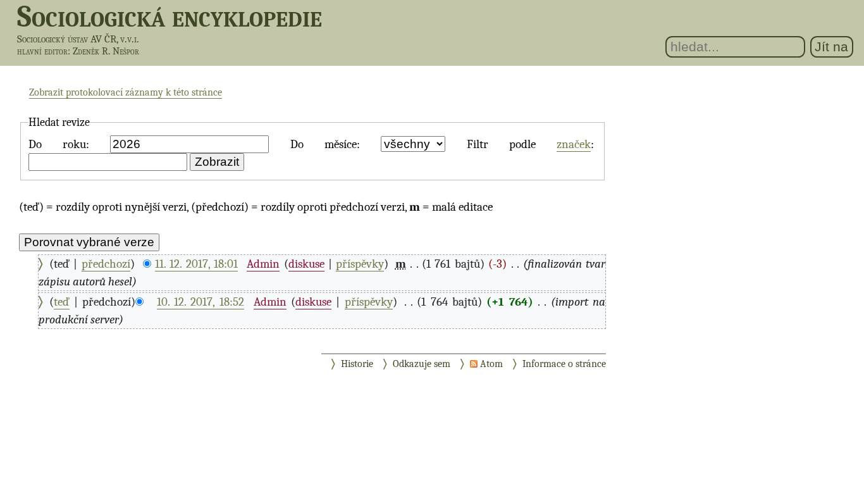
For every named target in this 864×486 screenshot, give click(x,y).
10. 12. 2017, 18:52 (200, 302)
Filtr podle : (531, 144)
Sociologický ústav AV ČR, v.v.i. (78, 39)
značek (574, 144)
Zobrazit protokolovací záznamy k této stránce (125, 92)
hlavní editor (42, 51)
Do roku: (58, 144)
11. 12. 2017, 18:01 (196, 264)
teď (62, 302)
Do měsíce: (325, 144)
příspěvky (360, 264)
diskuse (306, 264)
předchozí (106, 264)
